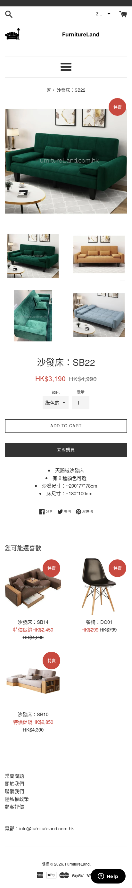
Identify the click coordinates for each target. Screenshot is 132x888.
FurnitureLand (77, 864)
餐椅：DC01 (99, 621)
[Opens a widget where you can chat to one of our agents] (108, 877)
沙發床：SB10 (33, 714)
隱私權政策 (17, 798)
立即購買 (66, 449)
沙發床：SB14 (33, 621)
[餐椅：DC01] (99, 586)
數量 (81, 392)
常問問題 (14, 775)
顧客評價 (14, 806)
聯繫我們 (14, 791)
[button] (103, 14)
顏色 (56, 392)
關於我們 (14, 783)
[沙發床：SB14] (33, 586)
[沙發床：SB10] (33, 679)
